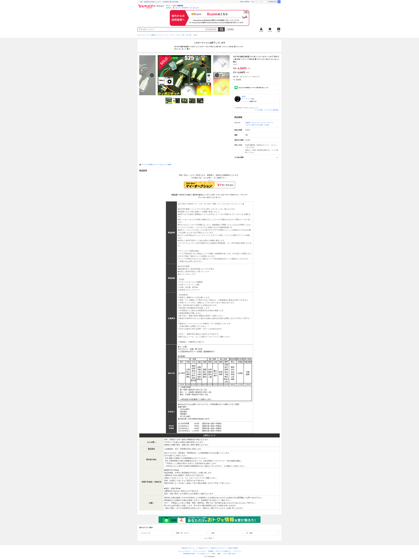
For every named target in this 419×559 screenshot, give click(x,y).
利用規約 (211, 551)
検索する (221, 29)
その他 (195, 35)
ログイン (169, 8)
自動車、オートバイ (157, 35)
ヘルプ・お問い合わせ (229, 553)
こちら (256, 108)
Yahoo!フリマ (203, 548)
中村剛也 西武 (273, 2)
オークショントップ (143, 35)
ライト (172, 35)
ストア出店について (203, 553)
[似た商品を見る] (162, 91)
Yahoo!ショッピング (218, 548)
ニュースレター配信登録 (271, 110)
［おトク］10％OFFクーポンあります (187, 8)
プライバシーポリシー (184, 551)
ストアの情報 (259, 110)
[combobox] (171, 29)
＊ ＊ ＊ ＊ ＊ (246, 99)
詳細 (267, 87)
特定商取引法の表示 (189, 553)
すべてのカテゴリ (211, 29)
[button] (256, 157)
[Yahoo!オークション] (151, 5)
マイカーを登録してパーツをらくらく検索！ (157, 164)
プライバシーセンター (199, 551)
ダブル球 (188, 35)
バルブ (178, 35)
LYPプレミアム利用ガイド (223, 551)
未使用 (247, 130)
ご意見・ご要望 (215, 553)
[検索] (279, 1)
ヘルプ (253, 2)
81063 (255, 101)
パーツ (166, 35)
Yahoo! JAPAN (244, 2)
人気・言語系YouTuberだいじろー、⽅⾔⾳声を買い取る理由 (159, 2)
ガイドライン (237, 551)
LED (183, 35)
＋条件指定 (230, 29)
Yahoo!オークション (188, 548)
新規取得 (180, 5)
